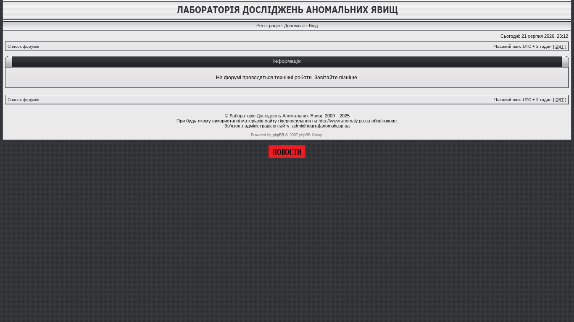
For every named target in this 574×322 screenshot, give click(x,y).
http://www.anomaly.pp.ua (344, 120)
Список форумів (23, 46)
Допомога (294, 25)
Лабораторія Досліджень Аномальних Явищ (275, 115)
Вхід (313, 25)
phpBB (278, 135)
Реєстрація (268, 25)
